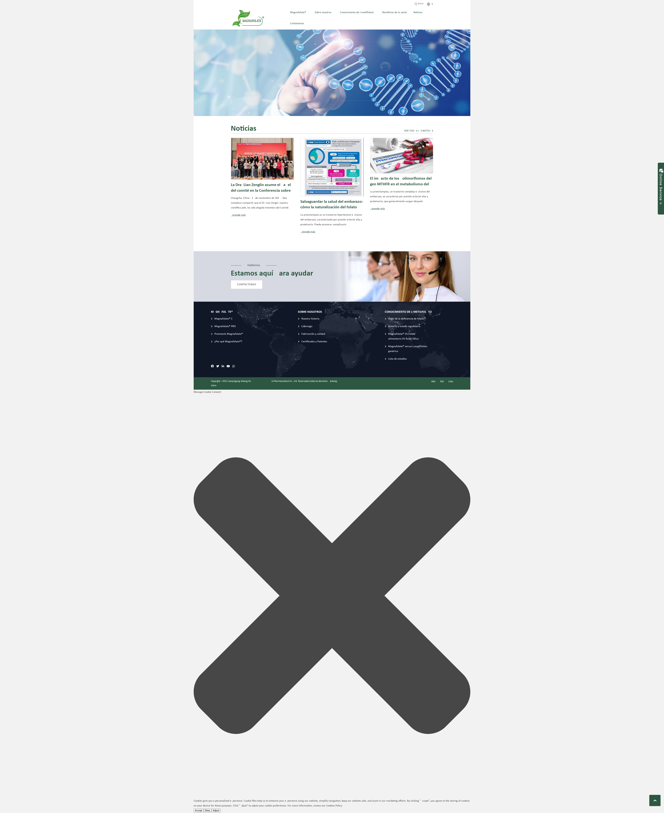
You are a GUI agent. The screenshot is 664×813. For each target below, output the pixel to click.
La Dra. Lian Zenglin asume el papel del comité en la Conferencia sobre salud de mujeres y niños (261, 188)
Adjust (216, 810)
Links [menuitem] (450, 381)
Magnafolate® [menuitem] (298, 12)
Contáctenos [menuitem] (297, 23)
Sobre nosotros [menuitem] (323, 12)
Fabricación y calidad (313, 334)
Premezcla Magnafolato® (228, 334)
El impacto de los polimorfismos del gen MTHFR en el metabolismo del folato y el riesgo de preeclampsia (401, 182)
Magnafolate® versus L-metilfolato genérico (407, 349)
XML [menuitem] (433, 381)
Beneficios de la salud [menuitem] (394, 12)
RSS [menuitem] (442, 381)
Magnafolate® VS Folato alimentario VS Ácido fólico (403, 336)
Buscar (420, 4)
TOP (655, 800)
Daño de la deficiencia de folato (406, 318)
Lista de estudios (397, 358)
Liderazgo (306, 326)
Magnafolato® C (223, 318)
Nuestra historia (310, 318)
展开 (661, 185)
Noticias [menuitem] (417, 12)
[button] (332, 596)
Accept (198, 810)
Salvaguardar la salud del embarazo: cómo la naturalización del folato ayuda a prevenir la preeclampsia (331, 205)
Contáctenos (246, 284)
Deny (207, 810)
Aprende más (238, 215)
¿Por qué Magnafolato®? (228, 341)
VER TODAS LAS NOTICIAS (418, 130)
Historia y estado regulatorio (404, 326)
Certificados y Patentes (314, 341)
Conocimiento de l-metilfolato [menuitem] (357, 12)
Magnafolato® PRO (225, 326)
